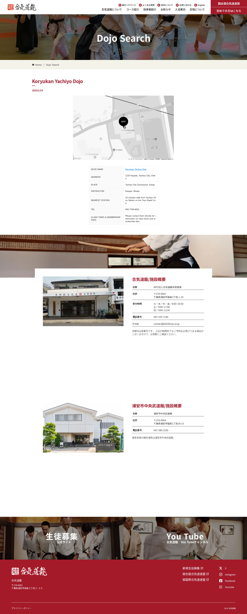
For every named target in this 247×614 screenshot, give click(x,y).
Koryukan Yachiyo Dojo (136, 169)
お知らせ (166, 9)
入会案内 (180, 9)
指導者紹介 (149, 9)
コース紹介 (132, 9)
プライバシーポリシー (21, 608)
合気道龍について (112, 9)
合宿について (197, 9)
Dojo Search (52, 64)
